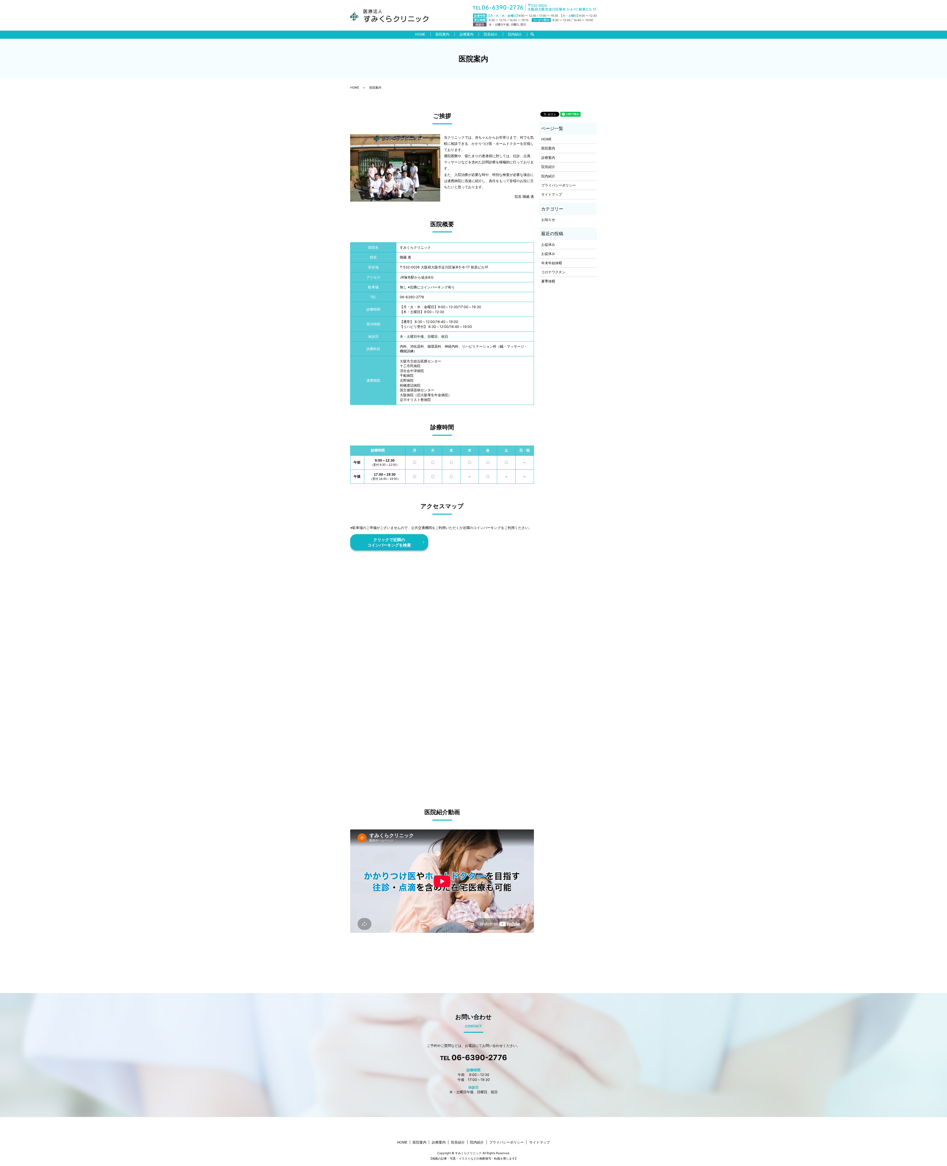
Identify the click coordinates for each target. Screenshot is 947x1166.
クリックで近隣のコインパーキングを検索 (389, 542)
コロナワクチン (553, 272)
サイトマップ (551, 194)
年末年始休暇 (551, 263)
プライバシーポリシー (558, 185)
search (534, 34)
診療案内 (467, 34)
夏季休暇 (548, 281)
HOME (420, 34)
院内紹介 (515, 34)
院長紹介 (491, 34)
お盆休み (548, 244)
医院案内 (442, 34)
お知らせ (548, 219)
